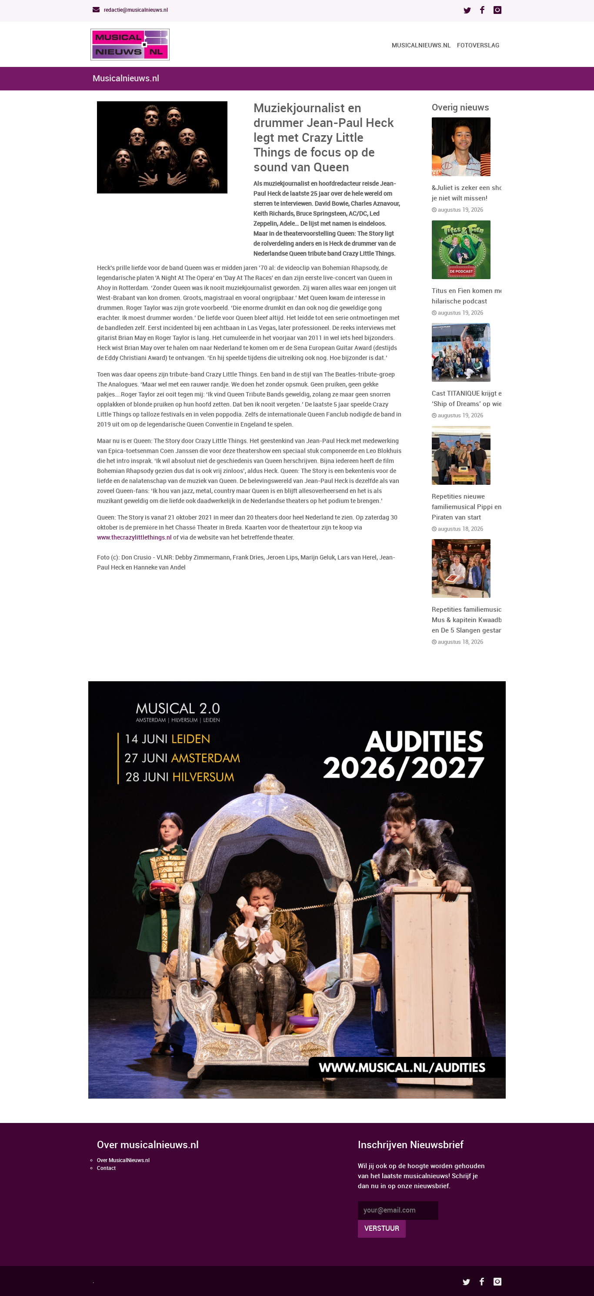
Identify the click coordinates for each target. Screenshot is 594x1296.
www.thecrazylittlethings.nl (134, 537)
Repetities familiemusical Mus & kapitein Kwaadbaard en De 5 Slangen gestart (473, 620)
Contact (106, 1168)
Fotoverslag (478, 45)
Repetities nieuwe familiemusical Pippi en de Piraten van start (471, 507)
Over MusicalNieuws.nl (123, 1160)
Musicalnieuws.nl (421, 45)
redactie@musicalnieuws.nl (135, 10)
